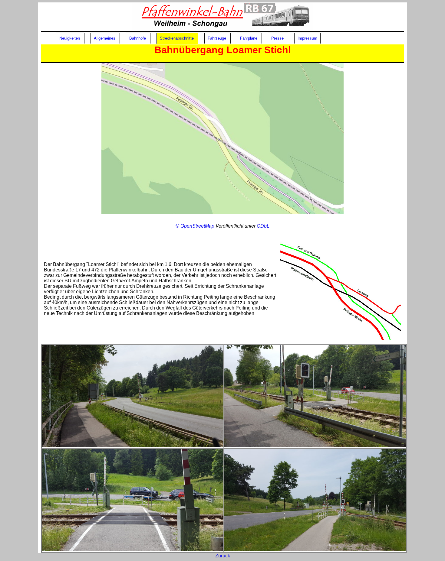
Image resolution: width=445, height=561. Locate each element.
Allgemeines (104, 38)
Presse (277, 38)
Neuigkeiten (69, 38)
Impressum (307, 38)
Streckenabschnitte (177, 38)
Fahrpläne (248, 38)
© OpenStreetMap (195, 226)
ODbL (263, 226)
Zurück (222, 555)
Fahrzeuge (217, 38)
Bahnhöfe (137, 38)
